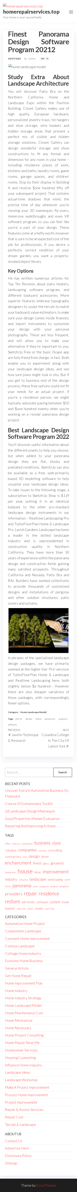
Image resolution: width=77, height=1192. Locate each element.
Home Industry (16, 990)
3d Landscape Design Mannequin (30, 811)
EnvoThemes (46, 1185)
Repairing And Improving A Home (30, 826)
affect (8, 843)
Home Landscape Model (33, 712)
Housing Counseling (20, 1057)
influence (23, 879)
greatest (57, 863)
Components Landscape (23, 931)
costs (25, 856)
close (56, 843)
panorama (50, 718)
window (39, 908)
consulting (55, 850)
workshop (49, 908)
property (64, 886)
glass (46, 863)
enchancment (18, 862)
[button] (71, 12)
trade (65, 902)
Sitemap (11, 1163)
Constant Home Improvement (27, 938)
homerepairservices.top (31, 11)
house (25, 871)
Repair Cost (14, 1117)
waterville (21, 908)
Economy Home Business (24, 961)
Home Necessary (18, 1028)
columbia (10, 850)
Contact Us (13, 1141)
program (63, 718)
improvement (56, 871)
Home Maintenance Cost (24, 1013)
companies (27, 849)
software (12, 724)
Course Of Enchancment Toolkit (29, 803)
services (28, 902)
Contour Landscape (20, 946)
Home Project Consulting (24, 1035)
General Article (17, 968)
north (67, 879)
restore (12, 901)
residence (49, 893)
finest (38, 718)
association (27, 843)
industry (11, 879)
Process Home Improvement (26, 1095)
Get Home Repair (18, 975)
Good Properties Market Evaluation (32, 818)
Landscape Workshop (21, 1080)
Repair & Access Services (24, 1109)
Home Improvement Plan (23, 983)
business (42, 843)
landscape (37, 879)
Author (32, 58)
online (8, 886)
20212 (18, 718)
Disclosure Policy (18, 1155)
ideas (37, 872)
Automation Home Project (25, 923)
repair (30, 893)
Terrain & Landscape (20, 1124)
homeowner (10, 872)
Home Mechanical (18, 1020)
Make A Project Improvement (27, 1087)
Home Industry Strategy (23, 998)
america (16, 843)
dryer (45, 856)
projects (54, 886)
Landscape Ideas (17, 1072)
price (35, 886)
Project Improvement (21, 1102)
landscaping (55, 879)
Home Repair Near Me (22, 1042)
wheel (30, 908)
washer (10, 908)
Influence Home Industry (23, 1065)
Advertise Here (17, 1148)
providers (13, 893)
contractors (13, 856)
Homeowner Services (21, 1050)
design (29, 718)
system (55, 902)
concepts (42, 850)
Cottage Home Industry (23, 953)
